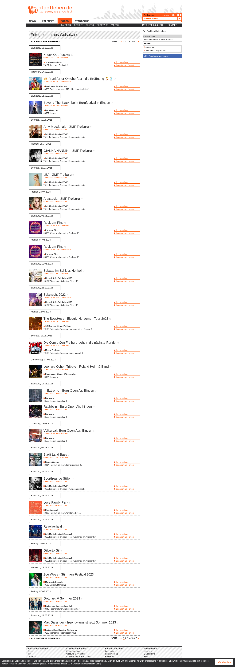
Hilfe (29, 654)
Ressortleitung (111, 654)
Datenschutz (149, 654)
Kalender (48, 21)
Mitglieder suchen (152, 25)
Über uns (148, 651)
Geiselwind (151, 18)
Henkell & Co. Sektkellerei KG (58, 278)
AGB (146, 656)
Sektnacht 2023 (54, 294)
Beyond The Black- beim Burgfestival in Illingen (76, 102)
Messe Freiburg (52, 350)
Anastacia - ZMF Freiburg (61, 198)
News (32, 21)
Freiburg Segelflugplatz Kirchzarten (61, 630)
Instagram (31, 656)
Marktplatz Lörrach (54, 582)
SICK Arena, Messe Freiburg (58, 326)
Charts (90, 25)
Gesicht (78, 25)
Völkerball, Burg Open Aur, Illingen (67, 430)
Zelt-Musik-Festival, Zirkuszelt (58, 534)
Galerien (66, 25)
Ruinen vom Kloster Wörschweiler (60, 374)
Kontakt (172, 25)
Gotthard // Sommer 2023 (61, 598)
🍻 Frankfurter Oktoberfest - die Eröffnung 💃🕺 (78, 78)
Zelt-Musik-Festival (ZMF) (56, 134)
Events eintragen (73, 651)
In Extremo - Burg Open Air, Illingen (68, 390)
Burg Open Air (51, 110)
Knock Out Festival (56, 54)
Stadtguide (82, 21)
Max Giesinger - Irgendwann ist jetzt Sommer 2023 (79, 622)
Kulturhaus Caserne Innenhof (58, 606)
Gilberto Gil (51, 550)
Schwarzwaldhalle (53, 62)
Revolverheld (52, 526)
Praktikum (109, 656)
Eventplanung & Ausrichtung (78, 656)
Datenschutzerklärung (90, 664)
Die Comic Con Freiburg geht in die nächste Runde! (80, 342)
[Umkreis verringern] (180, 15)
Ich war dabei (122, 62)
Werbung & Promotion (76, 654)
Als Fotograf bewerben (45, 41)
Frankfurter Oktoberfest (56, 86)
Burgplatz (49, 398)
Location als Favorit (125, 65)
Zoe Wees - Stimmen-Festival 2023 (68, 574)
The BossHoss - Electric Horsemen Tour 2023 (75, 318)
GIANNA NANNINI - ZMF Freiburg (67, 150)
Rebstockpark (51, 510)
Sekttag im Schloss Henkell (62, 270)
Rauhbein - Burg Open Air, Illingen (67, 406)
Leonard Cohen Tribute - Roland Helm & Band (76, 366)
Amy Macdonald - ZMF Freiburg (66, 126)
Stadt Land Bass (55, 454)
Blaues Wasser (52, 462)
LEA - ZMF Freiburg (57, 174)
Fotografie (109, 651)
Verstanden (224, 662)
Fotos (65, 21)
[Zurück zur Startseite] (50, 10)
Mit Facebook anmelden (156, 56)
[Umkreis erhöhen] (178, 15)
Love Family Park (55, 502)
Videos (115, 25)
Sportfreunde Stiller (57, 478)
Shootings (102, 25)
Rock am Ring (53, 222)
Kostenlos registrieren (156, 50)
